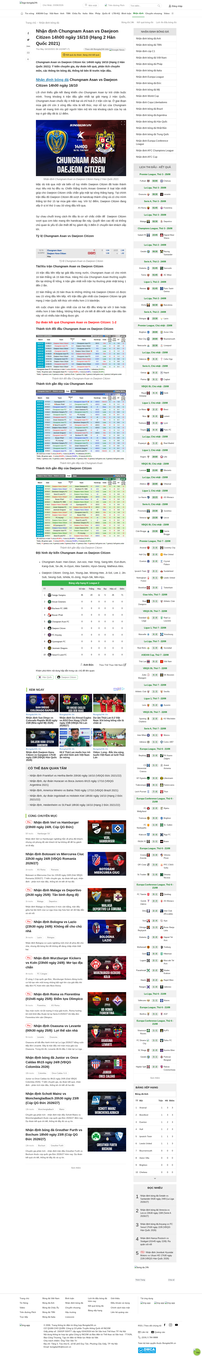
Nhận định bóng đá (52, 80)
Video (167, 13)
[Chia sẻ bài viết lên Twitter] (28, 39)
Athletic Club (169, 601)
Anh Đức (88, 665)
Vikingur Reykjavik (142, 929)
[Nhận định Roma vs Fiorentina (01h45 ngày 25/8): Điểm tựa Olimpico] (107, 1004)
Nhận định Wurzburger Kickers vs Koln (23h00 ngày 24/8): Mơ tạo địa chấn (54, 962)
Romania (55, 870)
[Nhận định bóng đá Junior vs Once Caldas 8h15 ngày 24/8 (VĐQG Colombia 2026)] (107, 1067)
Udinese (142, 742)
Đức (91, 13)
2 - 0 (155, 554)
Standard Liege (142, 619)
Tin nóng (29, 13)
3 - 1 (155, 601)
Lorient (166, 416)
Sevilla (166, 691)
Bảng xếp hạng (147, 1087)
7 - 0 (155, 792)
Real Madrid (169, 443)
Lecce (166, 518)
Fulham (143, 181)
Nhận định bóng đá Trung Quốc (152, 134)
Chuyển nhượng (153, 13)
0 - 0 (155, 359)
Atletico (143, 484)
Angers (143, 457)
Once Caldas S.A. (59, 1073)
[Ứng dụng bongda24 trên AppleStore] (170, 1303)
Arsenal (143, 548)
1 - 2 (155, 443)
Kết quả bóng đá (145, 22)
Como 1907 (168, 742)
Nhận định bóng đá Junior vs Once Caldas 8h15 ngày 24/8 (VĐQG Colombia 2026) (52, 1062)
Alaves (167, 1000)
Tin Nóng (24, 1303)
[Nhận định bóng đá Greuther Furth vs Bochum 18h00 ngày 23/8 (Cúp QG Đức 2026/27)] (107, 1140)
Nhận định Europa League (150, 77)
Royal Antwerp (142, 394)
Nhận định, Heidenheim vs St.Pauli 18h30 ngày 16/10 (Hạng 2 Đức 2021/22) (75, 804)
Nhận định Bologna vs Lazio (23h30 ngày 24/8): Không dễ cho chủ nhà (54, 926)
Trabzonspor (141, 785)
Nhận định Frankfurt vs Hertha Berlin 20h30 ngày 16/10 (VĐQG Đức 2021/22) (75, 775)
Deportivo (53, 901)
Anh (62, 13)
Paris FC (167, 430)
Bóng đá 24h (128, 22)
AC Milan (168, 275)
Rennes (143, 288)
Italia (85, 13)
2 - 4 (155, 921)
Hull (141, 1129)
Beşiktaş (142, 755)
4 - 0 (155, 634)
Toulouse (142, 423)
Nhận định (138, 13)
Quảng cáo (160, 1332)
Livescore (69, 1317)
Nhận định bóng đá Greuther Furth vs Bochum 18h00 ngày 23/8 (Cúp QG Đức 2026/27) (54, 1134)
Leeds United (169, 578)
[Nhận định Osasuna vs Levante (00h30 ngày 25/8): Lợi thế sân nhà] (107, 1036)
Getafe (143, 251)
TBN (68, 13)
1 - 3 (155, 691)
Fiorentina (41, 1005)
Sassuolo (168, 268)
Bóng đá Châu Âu (50, 1307)
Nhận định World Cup (147, 96)
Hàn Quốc (47, 677)
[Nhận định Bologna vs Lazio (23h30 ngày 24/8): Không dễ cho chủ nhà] (107, 931)
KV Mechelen (169, 719)
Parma (143, 379)
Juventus (168, 511)
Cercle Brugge (167, 532)
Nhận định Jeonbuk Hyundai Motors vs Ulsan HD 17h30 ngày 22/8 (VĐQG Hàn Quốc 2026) (156, 1255)
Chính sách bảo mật (120, 1307)
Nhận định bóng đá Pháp (149, 64)
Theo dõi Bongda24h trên (97, 49)
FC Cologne (42, 974)
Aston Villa (168, 332)
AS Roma (41, 870)
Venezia (142, 518)
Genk (166, 393)
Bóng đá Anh (48, 1303)
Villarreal (167, 484)
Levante (40, 1037)
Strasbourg (168, 634)
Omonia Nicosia (167, 876)
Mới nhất (92, 5)
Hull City (142, 554)
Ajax (166, 921)
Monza (166, 735)
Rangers (142, 987)
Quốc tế (106, 13)
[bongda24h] (22, 13)
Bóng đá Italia (48, 1317)
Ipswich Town (140, 571)
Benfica (143, 1014)
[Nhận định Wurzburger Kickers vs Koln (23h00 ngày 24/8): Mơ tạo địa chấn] (107, 968)
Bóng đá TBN (48, 1312)
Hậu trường (70, 1312)
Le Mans (142, 409)
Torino (143, 275)
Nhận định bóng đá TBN (149, 45)
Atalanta (142, 268)
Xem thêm (76, 1168)
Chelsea (167, 181)
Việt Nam (54, 13)
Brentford (142, 588)
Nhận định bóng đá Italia (149, 70)
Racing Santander (168, 253)
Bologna (50, 938)
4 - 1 (155, 735)
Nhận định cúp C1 (145, 51)
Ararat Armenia (167, 766)
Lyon (166, 423)
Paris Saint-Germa (169, 290)
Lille (165, 457)
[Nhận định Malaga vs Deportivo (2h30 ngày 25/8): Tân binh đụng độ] (107, 900)
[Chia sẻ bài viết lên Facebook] (28, 33)
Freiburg (167, 947)
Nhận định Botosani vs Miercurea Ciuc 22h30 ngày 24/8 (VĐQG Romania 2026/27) (55, 858)
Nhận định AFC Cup (146, 157)
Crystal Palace (167, 562)
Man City (142, 339)
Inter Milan (141, 735)
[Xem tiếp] (155, 1179)
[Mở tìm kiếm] (158, 5)
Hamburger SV (43, 833)
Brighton (142, 332)
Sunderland (168, 571)
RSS (140, 1325)
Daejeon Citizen (68, 677)
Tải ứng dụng (146, 1298)
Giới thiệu (115, 1298)
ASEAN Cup (42, 13)
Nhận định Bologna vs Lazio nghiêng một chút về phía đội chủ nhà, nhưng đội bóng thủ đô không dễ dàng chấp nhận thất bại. (55, 946)
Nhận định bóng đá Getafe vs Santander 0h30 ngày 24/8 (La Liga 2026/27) (157, 1198)
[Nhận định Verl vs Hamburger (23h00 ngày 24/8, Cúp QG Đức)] (107, 832)
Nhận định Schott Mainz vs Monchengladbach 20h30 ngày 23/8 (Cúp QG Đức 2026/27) (52, 1098)
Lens (144, 705)
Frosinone (142, 511)
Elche (143, 305)
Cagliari (167, 379)
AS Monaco (169, 497)
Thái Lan (142, 661)
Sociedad (168, 648)
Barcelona (168, 305)
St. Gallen (168, 825)
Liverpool (167, 345)
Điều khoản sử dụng (120, 1303)
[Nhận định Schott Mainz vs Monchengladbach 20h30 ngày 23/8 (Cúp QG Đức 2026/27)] (107, 1103)
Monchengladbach (46, 1109)
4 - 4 (155, 393)
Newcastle (141, 345)
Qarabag (167, 894)
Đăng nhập (177, 6)
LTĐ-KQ (116, 13)
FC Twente (141, 894)
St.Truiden (141, 874)
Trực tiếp (24, 1317)
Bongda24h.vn (169, 1343)
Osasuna (53, 1037)
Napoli (166, 373)
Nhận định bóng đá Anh (148, 38)
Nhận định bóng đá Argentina (151, 115)
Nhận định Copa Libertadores (151, 102)
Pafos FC (168, 1040)
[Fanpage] (164, 1325)
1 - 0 (155, 648)
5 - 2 (155, 705)
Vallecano (142, 1000)
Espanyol (142, 443)
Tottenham (168, 588)
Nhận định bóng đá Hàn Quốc (151, 121)
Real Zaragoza (142, 602)
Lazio (39, 938)
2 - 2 (155, 409)
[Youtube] (176, 1325)
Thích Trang (140, 1280)
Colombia (42, 1073)
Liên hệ (144, 1332)
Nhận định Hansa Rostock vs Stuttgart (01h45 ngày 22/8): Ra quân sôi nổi (155, 1241)
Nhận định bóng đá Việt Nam (151, 57)
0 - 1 (155, 379)
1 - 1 (155, 742)
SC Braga (142, 1050)
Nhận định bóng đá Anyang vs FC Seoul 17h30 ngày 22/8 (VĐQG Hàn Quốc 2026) (156, 1227)
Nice (144, 416)
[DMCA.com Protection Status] (147, 1352)
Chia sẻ (171, 1280)
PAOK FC (142, 841)
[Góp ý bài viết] (28, 52)
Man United (168, 554)
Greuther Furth (57, 1146)
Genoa (143, 373)
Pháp (97, 13)
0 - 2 (155, 373)
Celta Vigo (168, 359)
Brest (166, 409)
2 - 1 (155, 571)
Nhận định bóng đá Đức (148, 83)
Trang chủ (24, 1298)
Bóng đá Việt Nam (50, 1298)
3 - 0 (155, 548)
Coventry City (169, 548)
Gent (144, 954)
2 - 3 (155, 901)
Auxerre (167, 705)
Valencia (142, 359)
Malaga (40, 901)
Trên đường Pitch (116, 5)
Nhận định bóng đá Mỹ (148, 89)
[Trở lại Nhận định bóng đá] (28, 59)
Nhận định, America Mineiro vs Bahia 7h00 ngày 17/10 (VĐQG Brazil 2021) (74, 790)
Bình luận (126, 13)
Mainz (61, 1109)
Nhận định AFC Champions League (155, 150)
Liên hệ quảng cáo (119, 1312)
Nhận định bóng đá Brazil (149, 109)
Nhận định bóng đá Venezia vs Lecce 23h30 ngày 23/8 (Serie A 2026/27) (155, 1213)
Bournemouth (169, 339)
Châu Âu (76, 13)
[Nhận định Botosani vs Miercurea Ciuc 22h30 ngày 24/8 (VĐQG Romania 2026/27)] (107, 864)
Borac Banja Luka (169, 929)
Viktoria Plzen (167, 856)
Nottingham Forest (141, 579)
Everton (143, 561)
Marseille (142, 634)
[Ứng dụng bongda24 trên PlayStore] (159, 1303)
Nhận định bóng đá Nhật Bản (151, 128)
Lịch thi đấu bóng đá (166, 22)
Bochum (41, 1146)
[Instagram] (170, 1325)
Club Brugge (141, 531)
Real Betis (141, 648)
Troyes (143, 430)
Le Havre (142, 497)
